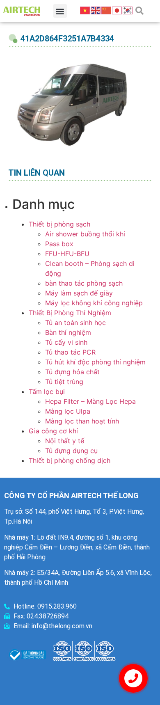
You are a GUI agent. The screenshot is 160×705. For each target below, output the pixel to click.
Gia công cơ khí (53, 431)
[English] (96, 10)
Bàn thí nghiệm (68, 332)
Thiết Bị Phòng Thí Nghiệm (70, 313)
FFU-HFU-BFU (67, 253)
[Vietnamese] (85, 10)
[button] (60, 11)
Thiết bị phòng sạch (59, 224)
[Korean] (128, 10)
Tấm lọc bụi (47, 391)
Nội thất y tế (64, 441)
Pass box (59, 244)
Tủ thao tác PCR (70, 352)
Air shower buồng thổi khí (85, 234)
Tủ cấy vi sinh (66, 342)
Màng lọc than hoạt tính (82, 421)
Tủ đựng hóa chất (72, 372)
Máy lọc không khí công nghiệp (94, 303)
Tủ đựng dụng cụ (71, 450)
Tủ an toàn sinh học (75, 322)
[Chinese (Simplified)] (106, 10)
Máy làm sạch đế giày (79, 293)
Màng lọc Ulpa (67, 411)
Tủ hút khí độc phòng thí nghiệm (95, 362)
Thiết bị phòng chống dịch (69, 460)
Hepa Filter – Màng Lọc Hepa (90, 401)
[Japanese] (117, 10)
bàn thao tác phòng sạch (84, 283)
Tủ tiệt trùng (64, 382)
